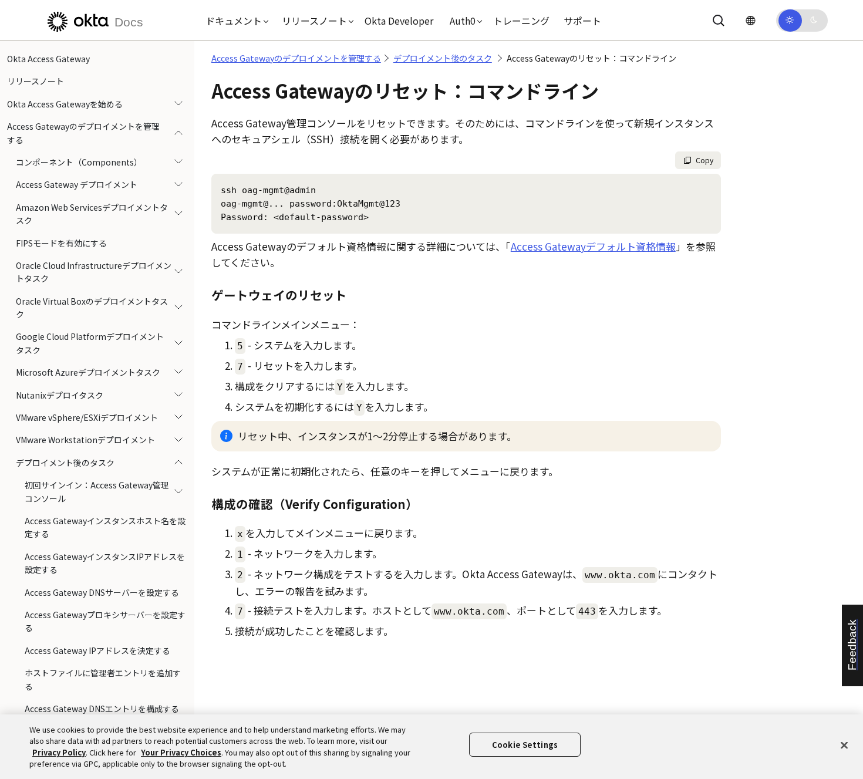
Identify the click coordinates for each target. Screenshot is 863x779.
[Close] (844, 745)
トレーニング (521, 21)
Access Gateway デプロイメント (76, 184)
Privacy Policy (59, 752)
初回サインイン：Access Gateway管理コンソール (97, 491)
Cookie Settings (525, 744)
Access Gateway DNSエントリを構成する (102, 708)
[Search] (718, 20)
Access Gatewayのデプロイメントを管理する (83, 132)
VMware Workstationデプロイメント (85, 440)
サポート (582, 21)
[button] (234, 20)
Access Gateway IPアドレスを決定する (97, 650)
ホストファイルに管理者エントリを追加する (103, 679)
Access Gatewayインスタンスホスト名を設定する (105, 527)
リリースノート (35, 81)
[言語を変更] (750, 20)
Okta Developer (399, 21)
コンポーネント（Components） (79, 162)
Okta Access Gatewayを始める (65, 104)
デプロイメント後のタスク (65, 462)
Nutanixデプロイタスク (59, 395)
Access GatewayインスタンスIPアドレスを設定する (105, 563)
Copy (704, 160)
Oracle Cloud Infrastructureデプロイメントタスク (93, 271)
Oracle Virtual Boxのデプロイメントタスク (92, 307)
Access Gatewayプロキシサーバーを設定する (105, 621)
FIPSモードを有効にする (61, 243)
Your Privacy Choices (181, 752)
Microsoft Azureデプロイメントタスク (88, 372)
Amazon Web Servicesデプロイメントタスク (92, 213)
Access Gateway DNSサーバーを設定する (102, 592)
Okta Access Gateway (48, 59)
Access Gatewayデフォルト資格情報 (593, 246)
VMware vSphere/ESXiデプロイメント (87, 417)
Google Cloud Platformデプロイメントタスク (90, 343)
